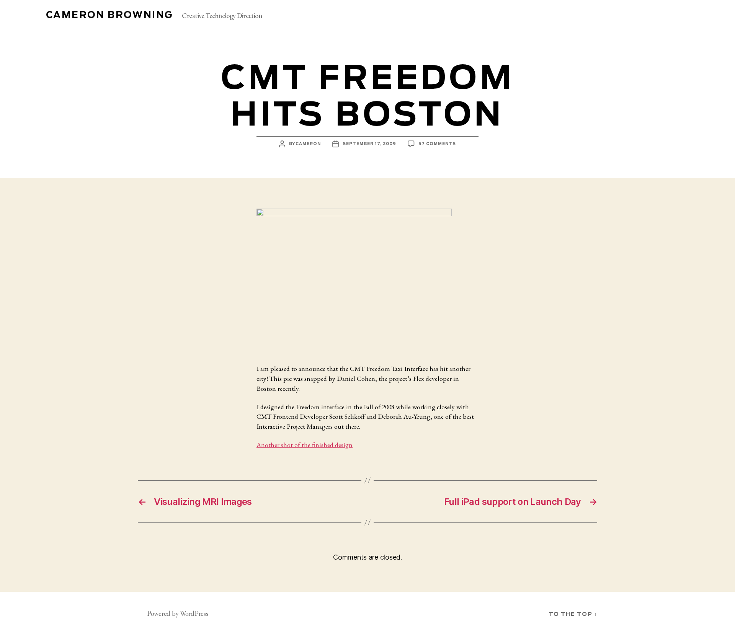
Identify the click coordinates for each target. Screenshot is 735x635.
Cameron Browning (109, 15)
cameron (308, 144)
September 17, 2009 (369, 144)
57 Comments (437, 144)
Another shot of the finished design (304, 444)
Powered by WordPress (177, 613)
